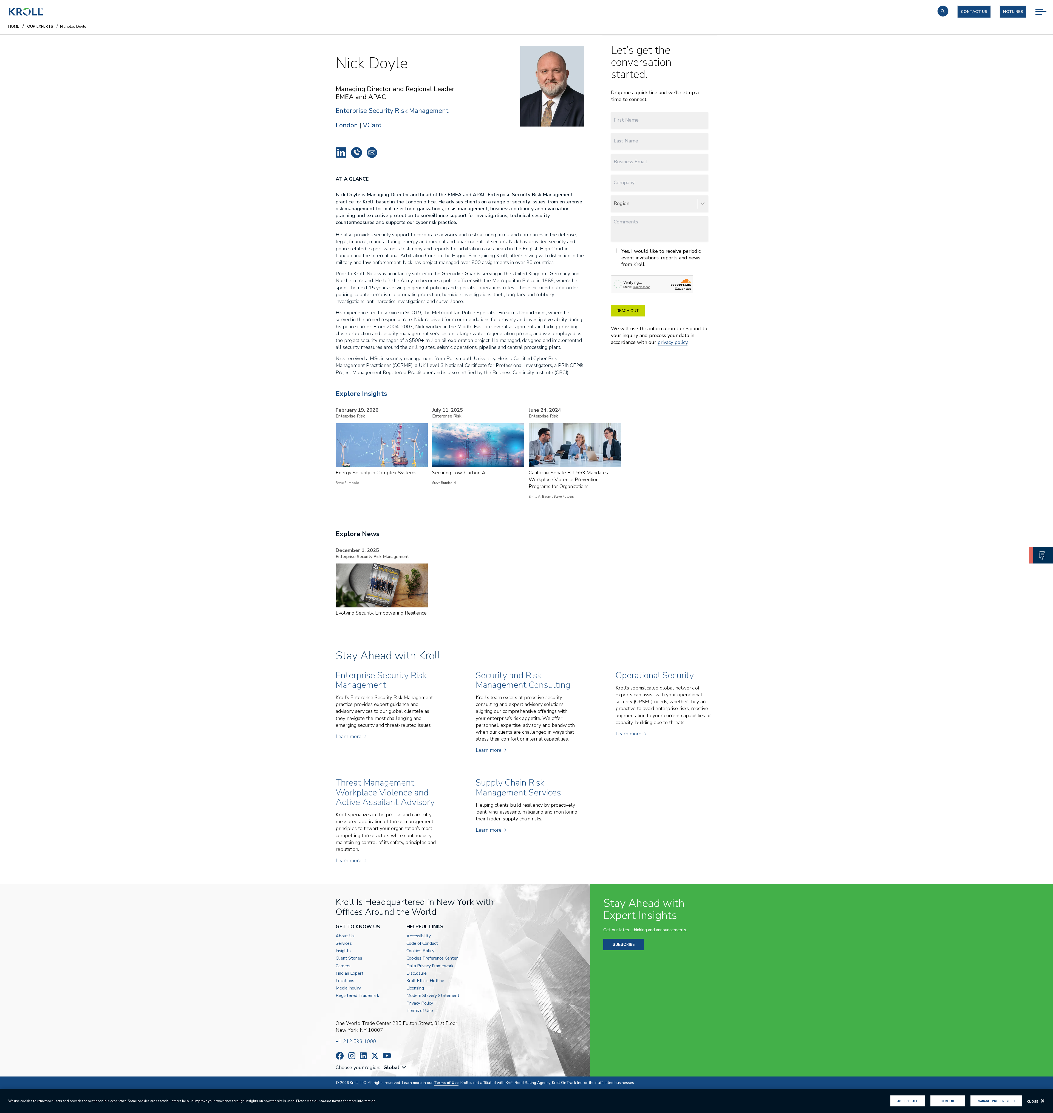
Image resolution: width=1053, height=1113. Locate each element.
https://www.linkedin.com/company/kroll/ (363, 1055)
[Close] (1042, 1101)
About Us (345, 936)
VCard (372, 125)
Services (344, 943)
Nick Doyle (341, 152)
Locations (345, 980)
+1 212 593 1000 (356, 1041)
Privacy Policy (419, 1003)
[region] (526, 1101)
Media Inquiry (348, 988)
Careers (343, 966)
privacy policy (672, 342)
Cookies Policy (420, 951)
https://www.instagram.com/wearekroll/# (351, 1055)
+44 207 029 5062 (356, 152)
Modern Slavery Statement (432, 995)
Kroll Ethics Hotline (425, 980)
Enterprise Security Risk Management (392, 111)
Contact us (974, 11)
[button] (943, 11)
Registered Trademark (357, 995)
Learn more (348, 736)
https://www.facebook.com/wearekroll (340, 1056)
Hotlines (1013, 11)
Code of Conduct (422, 943)
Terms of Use (419, 1010)
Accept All (907, 1101)
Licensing (415, 988)
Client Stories (349, 958)
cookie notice (331, 1101)
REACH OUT (628, 310)
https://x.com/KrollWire (374, 1056)
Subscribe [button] (624, 944)
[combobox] (395, 1067)
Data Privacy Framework (430, 966)
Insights (343, 951)
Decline (948, 1101)
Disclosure (416, 973)
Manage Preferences (996, 1101)
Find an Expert (349, 973)
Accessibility (418, 936)
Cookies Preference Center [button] (432, 958)
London (347, 125)
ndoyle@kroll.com (371, 152)
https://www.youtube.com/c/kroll (387, 1055)
